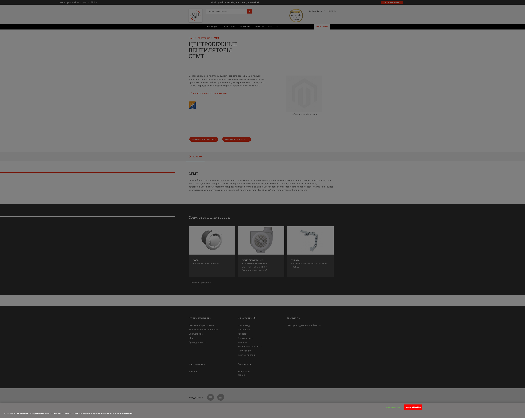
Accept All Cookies (413, 407)
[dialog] (262, 410)
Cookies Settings (393, 407)
